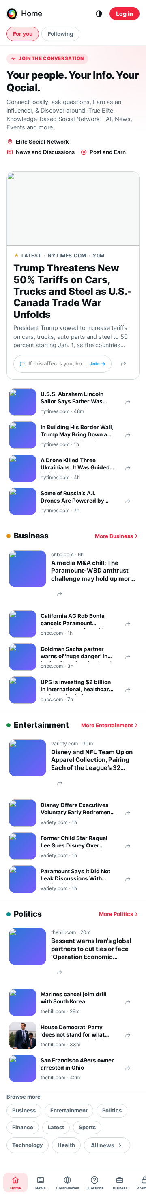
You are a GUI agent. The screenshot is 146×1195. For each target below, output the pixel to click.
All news (102, 1145)
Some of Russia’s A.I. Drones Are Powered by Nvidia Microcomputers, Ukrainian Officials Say (73, 498)
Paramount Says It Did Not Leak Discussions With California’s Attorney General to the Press (75, 876)
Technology (27, 1145)
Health (66, 1145)
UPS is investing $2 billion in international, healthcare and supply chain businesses (76, 687)
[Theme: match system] (99, 14)
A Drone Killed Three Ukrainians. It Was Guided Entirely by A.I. (75, 465)
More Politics (116, 914)
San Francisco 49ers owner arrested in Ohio (77, 1064)
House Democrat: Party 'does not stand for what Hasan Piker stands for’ (73, 1032)
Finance (22, 1127)
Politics (112, 1110)
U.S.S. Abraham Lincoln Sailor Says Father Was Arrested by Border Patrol (75, 399)
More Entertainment (107, 725)
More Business (114, 536)
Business (24, 1110)
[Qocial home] (12, 13)
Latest (56, 1127)
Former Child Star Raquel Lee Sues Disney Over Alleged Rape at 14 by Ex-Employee (75, 843)
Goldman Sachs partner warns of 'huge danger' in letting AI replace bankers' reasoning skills (76, 654)
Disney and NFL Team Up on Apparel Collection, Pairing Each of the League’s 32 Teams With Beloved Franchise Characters (92, 760)
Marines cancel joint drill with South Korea (74, 998)
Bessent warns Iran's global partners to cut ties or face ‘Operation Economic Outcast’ (91, 949)
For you (22, 34)
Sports (87, 1127)
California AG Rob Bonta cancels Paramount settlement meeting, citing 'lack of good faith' (76, 621)
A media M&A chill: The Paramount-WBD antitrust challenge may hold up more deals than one (92, 571)
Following (60, 34)
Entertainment (69, 1110)
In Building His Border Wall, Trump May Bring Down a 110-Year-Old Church (77, 432)
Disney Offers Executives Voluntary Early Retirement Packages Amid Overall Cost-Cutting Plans (76, 810)
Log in (124, 13)
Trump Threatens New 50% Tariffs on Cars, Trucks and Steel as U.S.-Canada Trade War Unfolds (72, 291)
